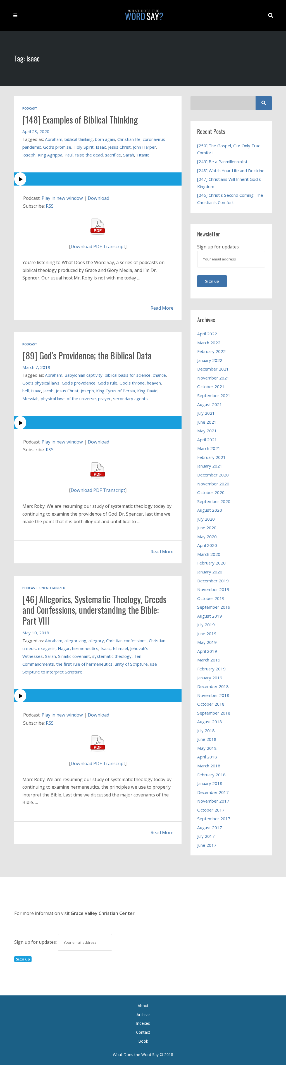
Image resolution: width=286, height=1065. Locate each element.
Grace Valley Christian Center (103, 913)
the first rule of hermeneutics (84, 664)
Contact (143, 1032)
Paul (69, 155)
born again (105, 139)
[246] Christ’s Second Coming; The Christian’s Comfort (230, 198)
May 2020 (207, 536)
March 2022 (208, 342)
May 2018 (207, 748)
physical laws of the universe (68, 398)
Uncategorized (52, 588)
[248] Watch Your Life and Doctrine (230, 170)
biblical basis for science (128, 375)
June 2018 (206, 739)
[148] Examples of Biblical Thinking (80, 119)
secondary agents (130, 398)
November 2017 (213, 801)
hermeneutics (85, 648)
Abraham (53, 139)
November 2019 (213, 589)
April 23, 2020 (35, 131)
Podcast (29, 108)
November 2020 (213, 484)
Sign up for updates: (36, 942)
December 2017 (213, 792)
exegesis (47, 648)
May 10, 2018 (35, 632)
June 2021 (206, 422)
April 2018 (207, 757)
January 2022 (209, 360)
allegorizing (75, 640)
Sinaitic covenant (74, 656)
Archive (143, 1014)
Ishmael (120, 648)
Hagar (64, 648)
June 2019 (206, 633)
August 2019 (209, 616)
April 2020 (207, 545)
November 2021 (213, 378)
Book (143, 1041)
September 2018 (213, 713)
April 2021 (207, 439)
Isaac (101, 147)
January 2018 (209, 783)
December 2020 (213, 475)
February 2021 (211, 457)
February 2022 (211, 351)
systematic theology (112, 656)
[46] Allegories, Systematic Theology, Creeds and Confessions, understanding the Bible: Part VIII (94, 609)
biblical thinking (79, 139)
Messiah (30, 398)
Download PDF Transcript (98, 246)
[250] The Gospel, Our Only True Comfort (229, 149)
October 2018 (211, 704)
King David (147, 390)
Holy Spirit (83, 147)
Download (98, 198)
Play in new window (62, 198)
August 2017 (209, 827)
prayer (104, 398)
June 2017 (206, 845)
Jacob (48, 390)
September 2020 (213, 501)
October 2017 (211, 810)
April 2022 (207, 333)
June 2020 (206, 527)
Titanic (142, 155)
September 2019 (213, 607)
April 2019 (207, 651)
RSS (50, 206)
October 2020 (211, 492)
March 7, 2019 (36, 367)
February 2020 (211, 563)
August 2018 (209, 721)
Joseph (28, 155)
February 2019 (211, 669)
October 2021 (211, 386)
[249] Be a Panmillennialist (222, 161)
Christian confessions (126, 640)
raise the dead (89, 155)
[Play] (97, 179)
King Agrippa (50, 155)
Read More (162, 308)
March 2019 (208, 660)
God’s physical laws (40, 383)
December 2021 (213, 369)
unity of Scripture (131, 664)
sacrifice (113, 155)
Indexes (143, 1023)
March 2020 (208, 554)
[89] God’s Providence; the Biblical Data (87, 355)
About (143, 1005)
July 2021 (206, 413)
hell (25, 390)
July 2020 (206, 519)
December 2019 (213, 581)
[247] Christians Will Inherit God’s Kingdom (229, 182)
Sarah (128, 155)
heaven (154, 383)
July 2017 (206, 836)
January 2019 (209, 677)
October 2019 (211, 598)
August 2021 (209, 404)
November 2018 (213, 695)
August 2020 (209, 510)
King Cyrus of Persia (115, 390)
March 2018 (208, 765)
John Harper (144, 147)
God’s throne (132, 383)
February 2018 (211, 774)
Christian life (128, 139)
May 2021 (207, 430)
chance (159, 375)
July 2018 (206, 730)
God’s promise (57, 147)
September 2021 (213, 395)
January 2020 (209, 572)
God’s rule (107, 383)
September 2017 (213, 818)
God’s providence (79, 383)
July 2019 (206, 624)
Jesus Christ (119, 147)
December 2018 (213, 686)
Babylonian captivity (84, 375)
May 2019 (207, 642)
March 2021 (208, 448)
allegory (96, 640)
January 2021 (209, 466)
